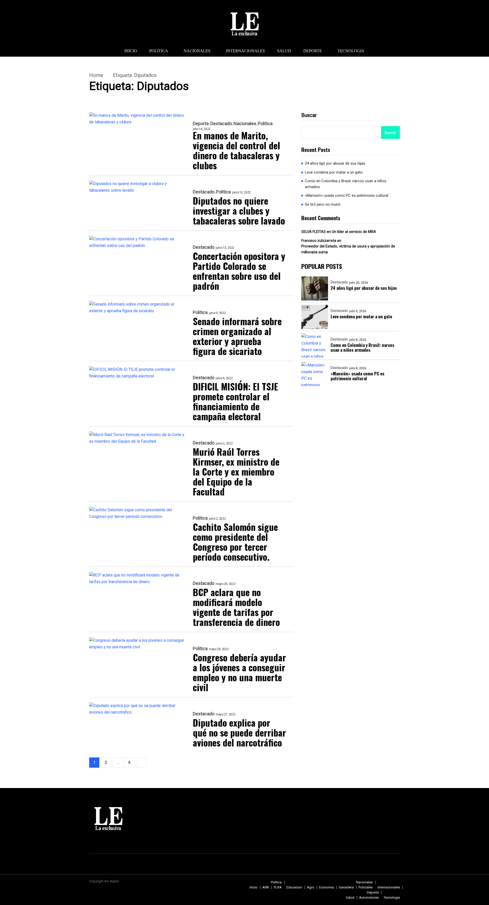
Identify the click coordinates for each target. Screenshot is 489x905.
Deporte (312, 51)
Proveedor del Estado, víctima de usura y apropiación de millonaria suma (348, 249)
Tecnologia (350, 51)
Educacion (294, 887)
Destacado (221, 123)
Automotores (369, 897)
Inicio (130, 51)
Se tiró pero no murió (323, 204)
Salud (284, 51)
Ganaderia (346, 887)
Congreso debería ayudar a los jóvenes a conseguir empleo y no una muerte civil (239, 672)
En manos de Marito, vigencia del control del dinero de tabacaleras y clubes (236, 150)
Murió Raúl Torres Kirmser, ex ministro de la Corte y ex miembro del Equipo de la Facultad (236, 471)
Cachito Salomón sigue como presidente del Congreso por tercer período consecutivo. (235, 541)
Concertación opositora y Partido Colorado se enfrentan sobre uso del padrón (239, 271)
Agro (310, 887)
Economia (326, 887)
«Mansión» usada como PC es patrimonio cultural (346, 195)
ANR (265, 887)
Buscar (309, 115)
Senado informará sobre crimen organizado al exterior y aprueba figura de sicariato (237, 336)
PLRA (278, 887)
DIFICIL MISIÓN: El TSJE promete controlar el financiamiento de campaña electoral (235, 401)
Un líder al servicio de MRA (354, 231)
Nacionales (197, 51)
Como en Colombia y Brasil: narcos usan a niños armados (345, 184)
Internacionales (245, 51)
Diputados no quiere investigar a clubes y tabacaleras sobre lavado (239, 210)
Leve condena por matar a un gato (334, 172)
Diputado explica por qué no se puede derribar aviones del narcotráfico (239, 732)
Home (96, 75)
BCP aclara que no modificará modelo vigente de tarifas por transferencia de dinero (236, 607)
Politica (158, 51)
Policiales (366, 887)
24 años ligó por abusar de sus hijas (335, 163)
